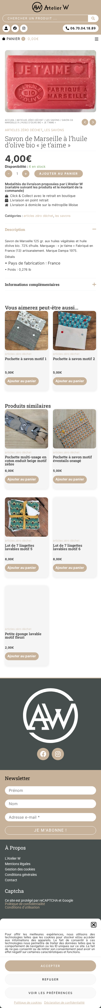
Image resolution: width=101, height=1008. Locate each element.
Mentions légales (17, 864)
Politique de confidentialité (25, 904)
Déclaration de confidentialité (64, 1002)
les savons (53, 120)
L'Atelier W (12, 858)
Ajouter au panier (58, 173)
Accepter (50, 966)
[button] (93, 924)
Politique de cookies (28, 1002)
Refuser (50, 979)
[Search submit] (93, 18)
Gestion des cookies (20, 869)
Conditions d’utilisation (22, 907)
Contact (11, 880)
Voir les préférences (50, 993)
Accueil (9, 120)
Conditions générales (21, 875)
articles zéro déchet (30, 120)
